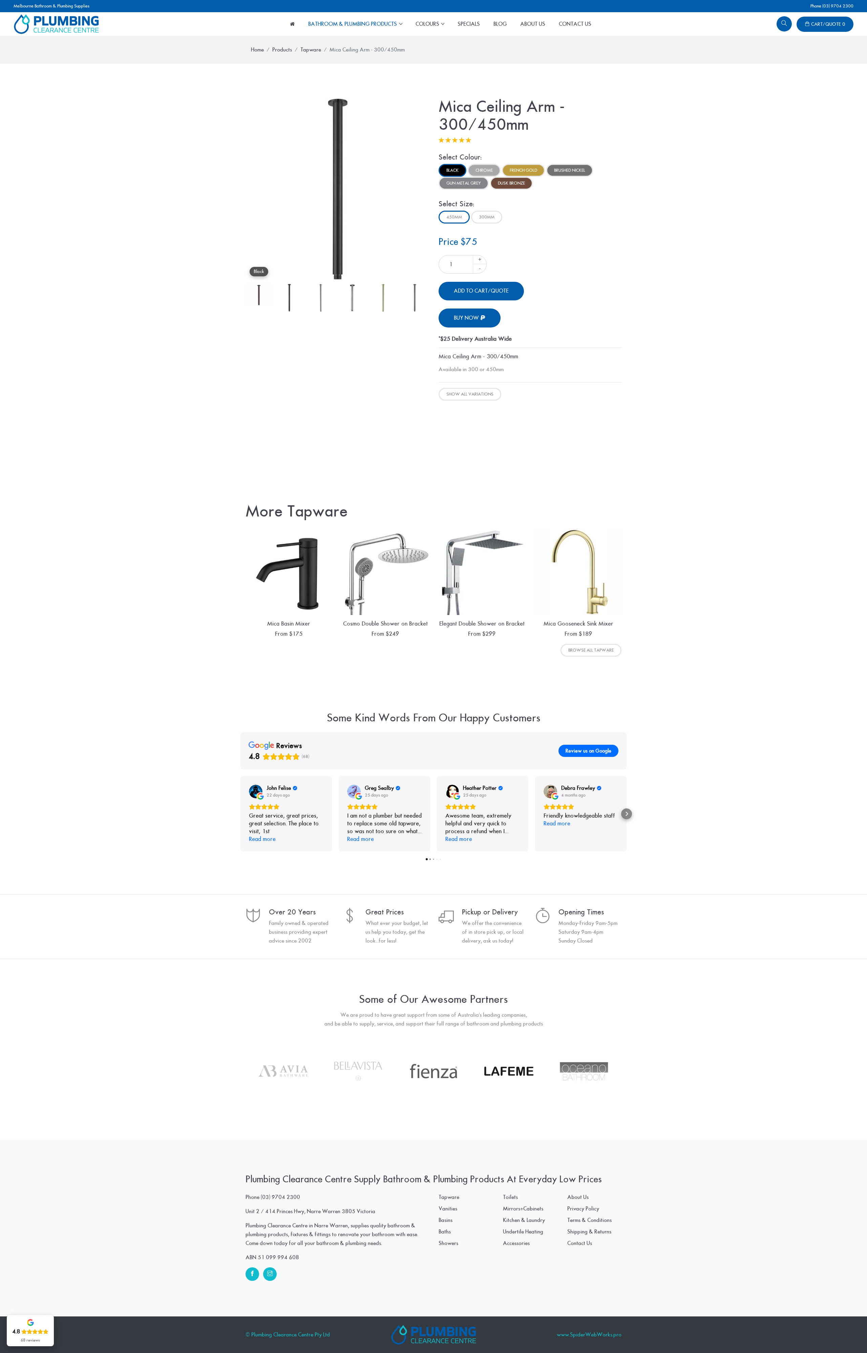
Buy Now (467, 318)
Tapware (310, 49)
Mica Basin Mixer (288, 623)
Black (452, 170)
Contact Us (575, 24)
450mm (454, 217)
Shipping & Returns (589, 1231)
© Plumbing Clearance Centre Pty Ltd (288, 1334)
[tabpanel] (337, 189)
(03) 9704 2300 (280, 1197)
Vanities (448, 1208)
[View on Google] (255, 791)
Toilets (510, 1197)
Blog (500, 24)
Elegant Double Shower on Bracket (482, 623)
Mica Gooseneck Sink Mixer (578, 623)
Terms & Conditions (589, 1220)
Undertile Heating (523, 1231)
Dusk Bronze (511, 183)
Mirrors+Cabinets (523, 1208)
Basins (445, 1220)
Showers (448, 1243)
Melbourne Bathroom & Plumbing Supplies (51, 6)
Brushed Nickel (569, 170)
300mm (486, 217)
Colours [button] (428, 24)
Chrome (484, 170)
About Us (532, 24)
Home (257, 49)
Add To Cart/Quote (481, 291)
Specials (469, 24)
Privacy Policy (583, 1208)
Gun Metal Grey (463, 183)
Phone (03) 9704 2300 (831, 6)
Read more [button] (262, 839)
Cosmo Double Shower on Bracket (385, 623)
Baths (445, 1231)
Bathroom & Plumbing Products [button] (353, 24)
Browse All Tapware (591, 650)
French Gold (523, 170)
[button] (240, 813)
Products (282, 49)
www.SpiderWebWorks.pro (589, 1334)
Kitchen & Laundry (524, 1220)
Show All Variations (469, 394)
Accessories (516, 1243)
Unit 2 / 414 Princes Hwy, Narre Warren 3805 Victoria (310, 1211)
